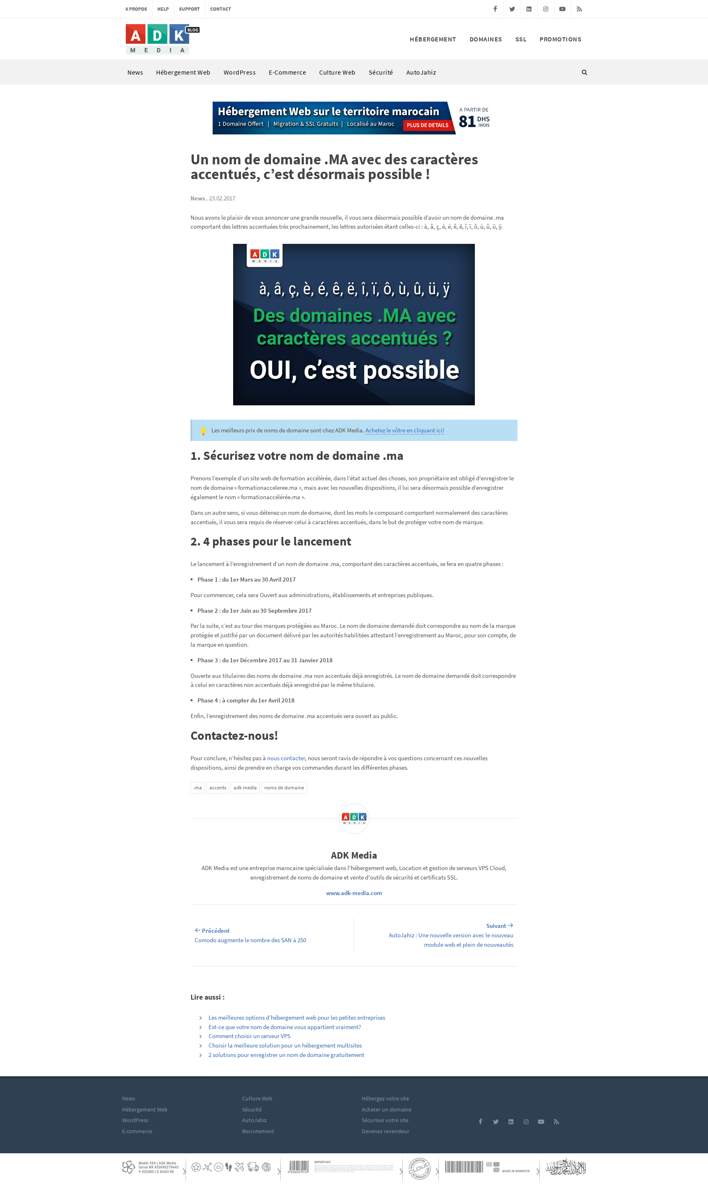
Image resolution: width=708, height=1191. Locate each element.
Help (163, 9)
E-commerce (287, 72)
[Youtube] (562, 9)
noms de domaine (284, 787)
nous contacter (286, 758)
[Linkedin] (529, 9)
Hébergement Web (183, 72)
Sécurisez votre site (385, 1120)
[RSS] (579, 9)
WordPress (240, 72)
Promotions (560, 39)
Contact (220, 9)
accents (217, 787)
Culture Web (337, 72)
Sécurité (381, 72)
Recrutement (258, 1131)
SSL (521, 39)
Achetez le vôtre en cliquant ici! (404, 430)
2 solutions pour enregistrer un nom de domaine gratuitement (286, 1055)
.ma (197, 787)
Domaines (486, 39)
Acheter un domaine (386, 1109)
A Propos (136, 9)
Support (189, 9)
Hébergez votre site (385, 1098)
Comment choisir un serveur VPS (249, 1036)
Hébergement (433, 39)
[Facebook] (495, 9)
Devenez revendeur (385, 1131)
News (135, 72)
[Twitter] (512, 9)
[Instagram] (546, 9)
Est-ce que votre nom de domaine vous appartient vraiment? (285, 1027)
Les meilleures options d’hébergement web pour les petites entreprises (297, 1017)
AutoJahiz (421, 72)
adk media (245, 787)
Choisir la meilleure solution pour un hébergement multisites (285, 1045)
